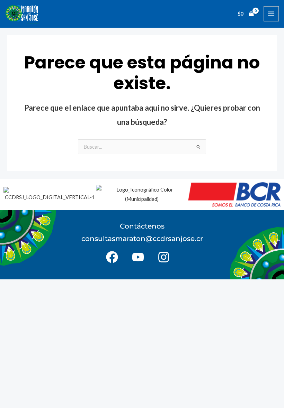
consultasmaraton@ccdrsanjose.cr (142, 238)
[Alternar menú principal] (271, 13)
